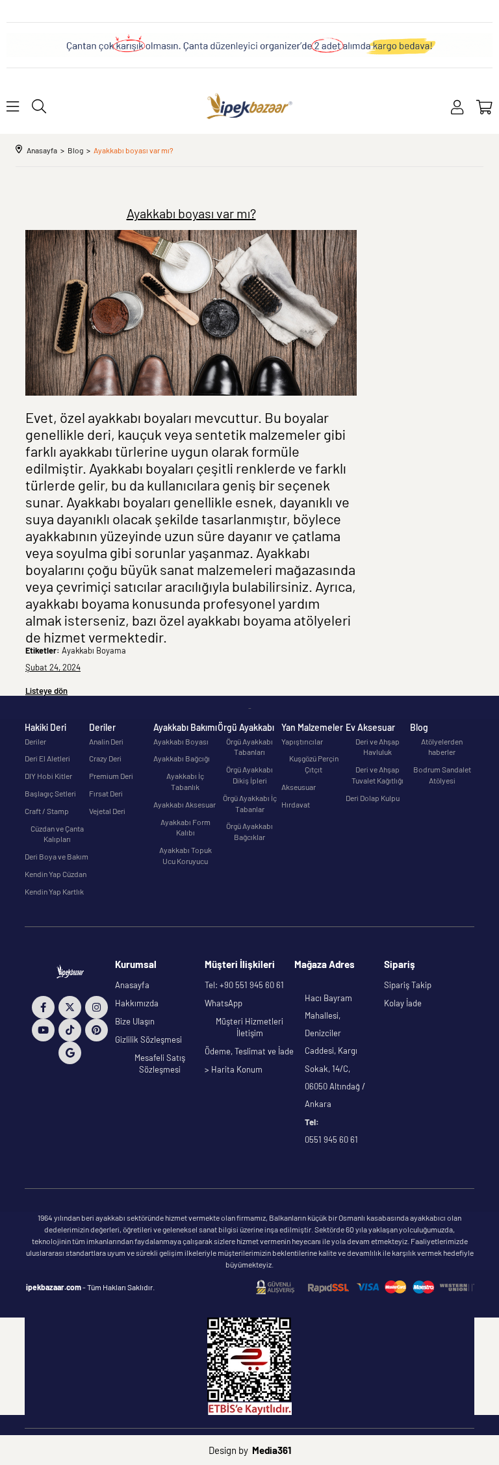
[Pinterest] (96, 1030)
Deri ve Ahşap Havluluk (377, 747)
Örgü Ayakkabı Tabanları (249, 747)
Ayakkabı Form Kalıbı (185, 827)
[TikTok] (69, 1030)
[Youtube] (43, 1030)
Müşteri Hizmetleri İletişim (249, 1027)
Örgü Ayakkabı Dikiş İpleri (249, 775)
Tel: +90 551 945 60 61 (244, 985)
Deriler (35, 741)
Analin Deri (106, 741)
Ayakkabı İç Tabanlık (185, 781)
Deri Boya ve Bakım (56, 856)
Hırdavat (295, 804)
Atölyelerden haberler (442, 747)
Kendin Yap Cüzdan (55, 873)
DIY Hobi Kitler (48, 775)
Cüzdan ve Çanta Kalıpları (57, 834)
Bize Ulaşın (135, 1021)
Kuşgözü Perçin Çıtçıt (314, 764)
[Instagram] (96, 1007)
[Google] (69, 1052)
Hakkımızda (137, 1003)
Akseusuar (298, 786)
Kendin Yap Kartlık (54, 891)
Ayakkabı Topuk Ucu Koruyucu (185, 855)
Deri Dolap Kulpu (373, 797)
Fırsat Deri (106, 793)
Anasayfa (132, 985)
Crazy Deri (105, 758)
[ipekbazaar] (250, 106)
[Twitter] (69, 1007)
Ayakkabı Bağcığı (181, 758)
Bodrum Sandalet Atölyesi (442, 775)
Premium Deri (111, 775)
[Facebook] (43, 1007)
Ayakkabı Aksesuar (184, 804)
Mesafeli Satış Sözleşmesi (159, 1063)
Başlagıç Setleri (50, 793)
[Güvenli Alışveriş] (365, 1287)
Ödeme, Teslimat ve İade (249, 1051)
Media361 (271, 1450)
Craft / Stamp (47, 810)
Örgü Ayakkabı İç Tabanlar (250, 803)
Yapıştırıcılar (302, 741)
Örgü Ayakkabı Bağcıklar (249, 831)
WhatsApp (223, 1003)
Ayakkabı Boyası (181, 741)
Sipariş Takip (407, 985)
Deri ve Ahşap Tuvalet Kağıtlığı (377, 775)
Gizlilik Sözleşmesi (148, 1039)
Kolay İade (403, 1003)
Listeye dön (46, 690)
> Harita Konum (233, 1069)
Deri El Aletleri (47, 758)
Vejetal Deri (107, 810)
